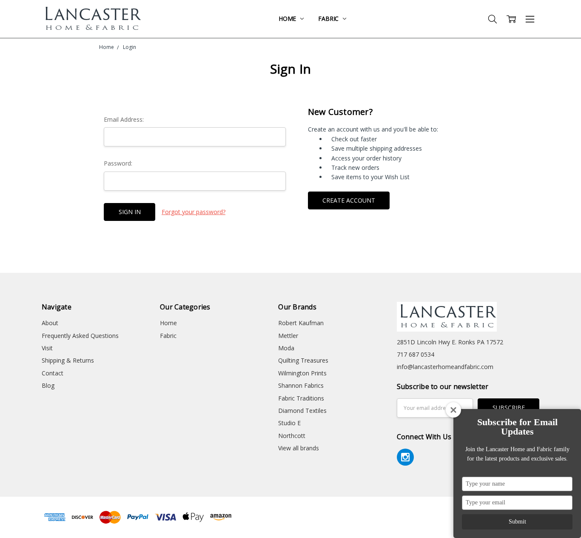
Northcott (291, 436)
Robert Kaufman (301, 323)
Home (288, 18)
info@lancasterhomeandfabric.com (445, 367)
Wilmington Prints (302, 373)
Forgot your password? (193, 212)
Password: (118, 163)
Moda (286, 348)
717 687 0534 (415, 354)
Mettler (288, 336)
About (50, 323)
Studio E (289, 423)
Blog (48, 385)
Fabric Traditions (301, 398)
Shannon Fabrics (301, 385)
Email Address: (124, 119)
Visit (47, 348)
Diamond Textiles (302, 410)
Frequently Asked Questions (80, 336)
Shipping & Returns (68, 360)
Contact (52, 373)
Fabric (329, 18)
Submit (517, 521)
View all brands (298, 448)
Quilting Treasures (303, 360)
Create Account (348, 200)
